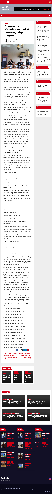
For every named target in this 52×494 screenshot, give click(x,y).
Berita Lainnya (44, 22)
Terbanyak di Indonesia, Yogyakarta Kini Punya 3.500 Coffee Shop (42, 113)
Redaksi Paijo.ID (15, 39)
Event (8, 399)
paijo (7, 23)
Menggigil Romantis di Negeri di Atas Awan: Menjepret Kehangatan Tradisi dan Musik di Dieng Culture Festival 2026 (43, 29)
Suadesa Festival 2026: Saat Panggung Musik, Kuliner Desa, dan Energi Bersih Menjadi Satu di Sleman (43, 38)
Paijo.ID (4, 7)
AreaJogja (43, 67)
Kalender (47, 433)
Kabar (12, 399)
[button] (47, 15)
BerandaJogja (45, 81)
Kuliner (35, 489)
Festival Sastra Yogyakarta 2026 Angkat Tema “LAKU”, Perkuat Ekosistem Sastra (38, 416)
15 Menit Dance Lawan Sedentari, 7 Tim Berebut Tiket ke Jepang (42, 87)
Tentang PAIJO (48, 491)
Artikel (5, 399)
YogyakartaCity (45, 107)
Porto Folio (49, 489)
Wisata (43, 435)
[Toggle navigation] (25, 15)
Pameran (11, 413)
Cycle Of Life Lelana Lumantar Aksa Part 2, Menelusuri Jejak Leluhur (43, 45)
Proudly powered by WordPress (7, 488)
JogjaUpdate (44, 93)
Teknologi (10, 454)
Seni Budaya (17, 413)
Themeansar (3, 489)
